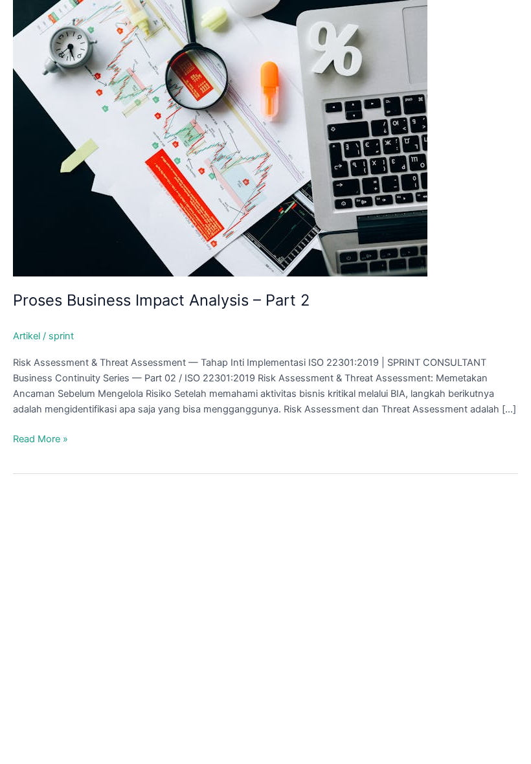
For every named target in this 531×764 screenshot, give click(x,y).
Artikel (26, 336)
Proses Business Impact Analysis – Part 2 (161, 300)
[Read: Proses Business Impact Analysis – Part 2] (220, 137)
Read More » (40, 440)
